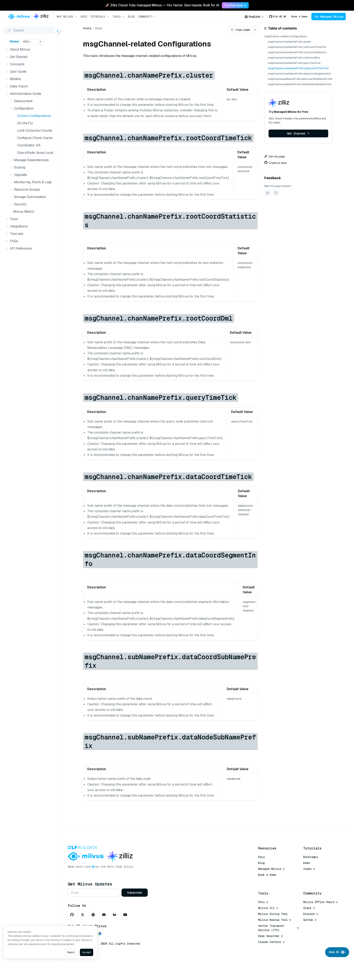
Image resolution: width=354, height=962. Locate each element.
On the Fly (25, 123)
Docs (84, 16)
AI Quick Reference (273, 881)
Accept (86, 952)
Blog (131, 16)
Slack (307, 908)
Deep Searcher (268, 936)
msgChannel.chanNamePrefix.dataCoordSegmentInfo (299, 73)
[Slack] (93, 915)
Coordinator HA (29, 145)
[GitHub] (72, 915)
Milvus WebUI (23, 211)
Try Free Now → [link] (235, 5)
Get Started (296, 133)
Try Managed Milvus (328, 16)
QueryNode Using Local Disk (35, 152)
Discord (309, 914)
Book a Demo (299, 16)
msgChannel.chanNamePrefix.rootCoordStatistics (297, 52)
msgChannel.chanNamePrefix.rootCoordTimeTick (297, 47)
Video (307, 869)
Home (14, 41)
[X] (82, 915)
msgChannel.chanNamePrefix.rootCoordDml (294, 57)
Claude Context (269, 942)
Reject (71, 952)
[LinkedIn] (114, 915)
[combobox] (254, 17)
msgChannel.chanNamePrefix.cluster (289, 41)
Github (308, 920)
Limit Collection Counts (34, 130)
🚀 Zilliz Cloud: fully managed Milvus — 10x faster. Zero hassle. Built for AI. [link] (162, 5)
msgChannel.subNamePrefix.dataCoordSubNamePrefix (300, 79)
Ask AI (334, 952)
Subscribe (134, 892)
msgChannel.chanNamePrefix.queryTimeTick (294, 63)
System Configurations (34, 116)
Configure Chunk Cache (35, 138)
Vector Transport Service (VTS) (271, 928)
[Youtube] (125, 915)
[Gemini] (99, 934)
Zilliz (128, 866)
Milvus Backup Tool (273, 920)
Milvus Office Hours (318, 902)
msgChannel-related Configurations (285, 36)
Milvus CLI (266, 908)
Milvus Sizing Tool (273, 914)
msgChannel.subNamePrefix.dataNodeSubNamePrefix (299, 84)
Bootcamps (310, 857)
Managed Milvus (269, 869)
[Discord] (104, 915)
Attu (261, 902)
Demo (306, 863)
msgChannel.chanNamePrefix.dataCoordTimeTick (298, 68)
